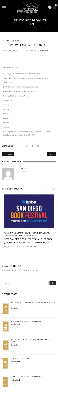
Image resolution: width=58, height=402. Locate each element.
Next (51, 154)
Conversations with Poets (25, 233)
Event (39, 233)
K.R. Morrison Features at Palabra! (26, 321)
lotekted (43, 51)
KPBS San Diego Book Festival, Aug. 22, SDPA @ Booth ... (33, 303)
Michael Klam (19, 27)
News (17, 41)
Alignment (8, 233)
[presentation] (48, 189)
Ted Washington (21, 235)
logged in (18, 270)
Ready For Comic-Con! (20, 358)
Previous (8, 154)
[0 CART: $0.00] (55, 8)
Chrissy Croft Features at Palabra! (26, 376)
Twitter (32, 235)
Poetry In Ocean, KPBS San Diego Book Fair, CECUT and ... (32, 340)
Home (9, 27)
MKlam (35, 247)
